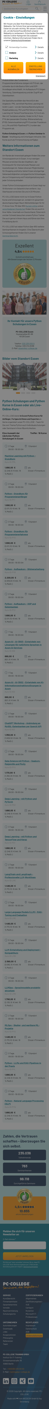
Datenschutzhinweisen (21, 40)
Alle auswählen (13, 67)
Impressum (40, 76)
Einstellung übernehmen (35, 67)
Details (41, 47)
